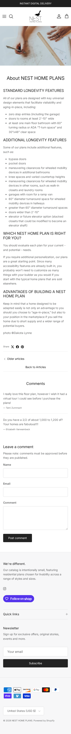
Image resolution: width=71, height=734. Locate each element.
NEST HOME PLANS (22, 720)
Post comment (17, 538)
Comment (9, 502)
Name (7, 464)
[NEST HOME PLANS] (35, 16)
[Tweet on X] (12, 346)
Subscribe (35, 663)
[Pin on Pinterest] (22, 346)
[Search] (13, 16)
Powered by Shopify (44, 720)
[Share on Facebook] (17, 346)
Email (6, 483)
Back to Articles (35, 367)
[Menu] (4, 16)
